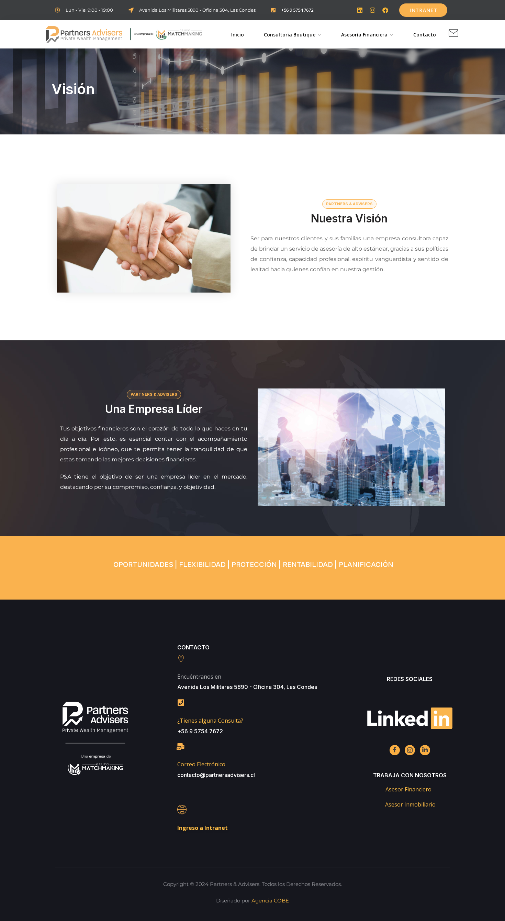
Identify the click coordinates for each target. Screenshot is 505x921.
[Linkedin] (360, 10)
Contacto (424, 34)
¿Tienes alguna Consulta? (210, 720)
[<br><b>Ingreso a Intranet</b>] (182, 809)
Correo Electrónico (201, 764)
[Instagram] (372, 10)
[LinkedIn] (425, 750)
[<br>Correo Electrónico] (180, 746)
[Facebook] (385, 10)
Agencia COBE (270, 900)
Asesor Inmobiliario (410, 804)
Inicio (237, 34)
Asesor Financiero (408, 789)
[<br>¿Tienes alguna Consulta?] (181, 702)
